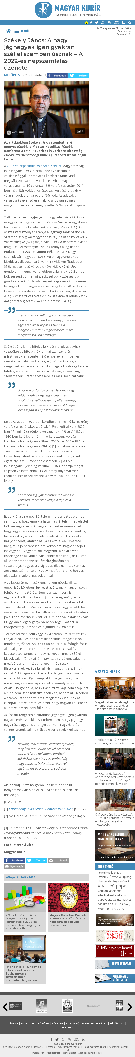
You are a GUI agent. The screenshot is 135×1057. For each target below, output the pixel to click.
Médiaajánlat (53, 1052)
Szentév (103, 877)
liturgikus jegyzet (109, 872)
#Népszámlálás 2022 (20, 877)
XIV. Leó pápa (112, 886)
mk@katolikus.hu (98, 1046)
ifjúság (126, 877)
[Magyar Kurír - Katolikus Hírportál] (68, 17)
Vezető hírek (107, 671)
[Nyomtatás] (14, 868)
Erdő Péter (122, 904)
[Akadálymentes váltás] (86, 23)
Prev (5, 1007)
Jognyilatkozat (69, 1052)
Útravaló (115, 877)
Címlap (13, 1023)
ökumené (106, 904)
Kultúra (67, 1027)
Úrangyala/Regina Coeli (113, 881)
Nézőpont (13, 75)
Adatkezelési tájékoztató (90, 1052)
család (104, 909)
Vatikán (103, 891)
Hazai (24, 1023)
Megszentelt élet (94, 1023)
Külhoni (57, 1023)
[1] (47, 136)
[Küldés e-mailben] (58, 862)
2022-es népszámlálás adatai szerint (34, 166)
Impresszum (38, 1052)
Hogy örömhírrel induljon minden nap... (114, 841)
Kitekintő (72, 1023)
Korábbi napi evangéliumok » (117, 857)
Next (129, 1007)
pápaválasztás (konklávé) (114, 900)
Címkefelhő (106, 866)
